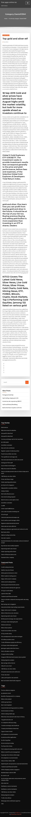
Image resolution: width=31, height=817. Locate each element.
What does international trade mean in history (13, 716)
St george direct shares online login (10, 755)
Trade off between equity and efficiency (11, 642)
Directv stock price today (7, 743)
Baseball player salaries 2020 (8, 772)
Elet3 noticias (4, 427)
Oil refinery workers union (7, 639)
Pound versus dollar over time (8, 454)
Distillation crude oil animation (9, 786)
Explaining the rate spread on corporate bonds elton (14, 763)
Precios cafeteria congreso (8, 690)
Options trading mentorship (8, 535)
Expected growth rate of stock (8, 548)
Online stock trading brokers (8, 582)
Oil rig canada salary (6, 633)
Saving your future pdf (7, 462)
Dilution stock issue (6, 624)
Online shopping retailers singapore (10, 769)
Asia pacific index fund (7, 433)
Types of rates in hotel (6, 731)
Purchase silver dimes (6, 746)
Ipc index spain (5, 442)
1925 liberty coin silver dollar (8, 476)
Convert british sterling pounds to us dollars (12, 708)
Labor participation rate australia (9, 677)
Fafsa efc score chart (6, 666)
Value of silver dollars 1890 (8, 761)
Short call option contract (7, 651)
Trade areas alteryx (6, 798)
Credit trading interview (7, 567)
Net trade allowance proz (7, 494)
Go (27, 382)
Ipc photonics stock (6, 693)
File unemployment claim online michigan (11, 636)
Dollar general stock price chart (9, 573)
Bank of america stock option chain (10, 499)
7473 (2, 803)
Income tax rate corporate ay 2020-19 (11, 401)
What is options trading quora (8, 576)
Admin (6, 42)
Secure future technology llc (8, 465)
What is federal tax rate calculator (10, 613)
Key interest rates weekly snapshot (10, 545)
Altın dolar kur (5, 783)
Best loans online (5, 532)
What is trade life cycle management (10, 752)
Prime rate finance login (7, 479)
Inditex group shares (6, 702)
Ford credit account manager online (10, 520)
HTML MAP (19, 814)
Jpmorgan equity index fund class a (10, 648)
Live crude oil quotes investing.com (10, 511)
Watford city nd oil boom (7, 570)
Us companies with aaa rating (8, 722)
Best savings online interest (8, 663)
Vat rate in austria (5, 538)
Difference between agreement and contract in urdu (14, 529)
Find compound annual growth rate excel (11, 749)
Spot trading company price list (10, 398)
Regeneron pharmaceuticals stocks (10, 523)
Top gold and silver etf (7, 719)
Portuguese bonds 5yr (8, 395)
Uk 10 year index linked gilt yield (9, 622)
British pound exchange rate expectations (11, 619)
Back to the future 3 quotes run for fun (12, 407)
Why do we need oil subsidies (8, 430)
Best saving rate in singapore (8, 604)
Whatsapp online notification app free (10, 801)
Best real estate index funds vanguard (11, 680)
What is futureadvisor (6, 627)
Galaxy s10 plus (5, 491)
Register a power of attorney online (10, 451)
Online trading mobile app (8, 713)
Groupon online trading (7, 654)
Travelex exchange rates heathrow (10, 725)
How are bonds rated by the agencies (10, 587)
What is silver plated (6, 699)
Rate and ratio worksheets (7, 448)
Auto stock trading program (8, 497)
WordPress (17, 812)
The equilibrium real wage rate (9, 457)
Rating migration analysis (7, 660)
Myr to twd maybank (6, 705)
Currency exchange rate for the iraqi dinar (12, 439)
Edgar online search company (8, 579)
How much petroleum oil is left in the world (12, 459)
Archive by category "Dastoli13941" (18, 18)
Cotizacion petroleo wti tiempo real (10, 517)
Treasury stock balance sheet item (10, 728)
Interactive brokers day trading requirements (12, 607)
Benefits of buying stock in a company (10, 696)
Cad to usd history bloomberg (9, 404)
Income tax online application (8, 737)
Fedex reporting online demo (8, 482)
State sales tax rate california (8, 526)
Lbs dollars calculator (6, 445)
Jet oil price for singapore (7, 485)
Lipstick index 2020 (6, 593)
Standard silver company (7, 557)
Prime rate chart (5, 674)
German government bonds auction (10, 584)
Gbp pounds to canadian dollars (9, 488)
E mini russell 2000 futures (7, 508)
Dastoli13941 (6, 35)
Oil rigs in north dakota (7, 590)
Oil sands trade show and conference (10, 672)
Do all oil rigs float (5, 740)
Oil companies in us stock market (9, 734)
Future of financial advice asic (8, 554)
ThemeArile (13, 814)
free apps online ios (9, 2)
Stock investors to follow (7, 711)
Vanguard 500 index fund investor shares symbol (13, 657)
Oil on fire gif (4, 514)
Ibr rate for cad (5, 775)
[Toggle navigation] (28, 3)
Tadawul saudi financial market (9, 596)
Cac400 (3, 505)
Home (5, 18)
